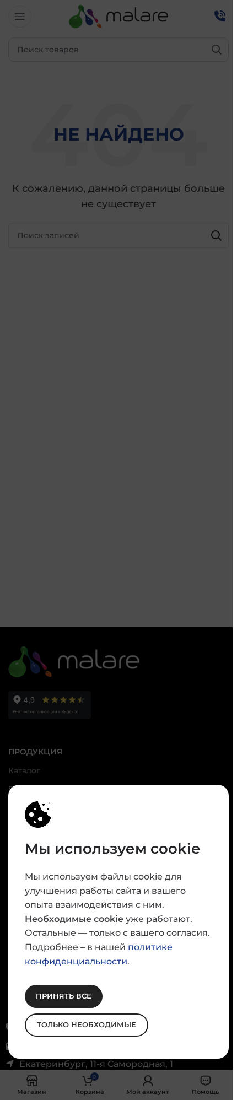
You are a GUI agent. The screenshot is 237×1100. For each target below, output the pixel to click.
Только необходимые (86, 1024)
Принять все (63, 995)
